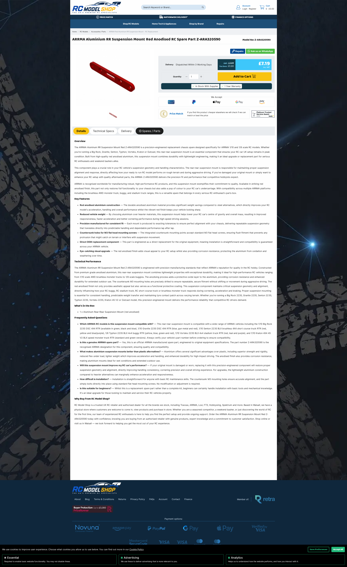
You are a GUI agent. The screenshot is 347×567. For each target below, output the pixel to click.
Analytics (237, 557)
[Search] (203, 7)
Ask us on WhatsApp (261, 51)
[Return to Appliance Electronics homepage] (152, 488)
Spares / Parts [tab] (151, 131)
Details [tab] (81, 131)
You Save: (223, 66)
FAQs (151, 499)
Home (74, 32)
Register (252, 9)
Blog (87, 499)
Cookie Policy (136, 549)
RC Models (84, 32)
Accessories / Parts (98, 32)
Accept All (338, 549)
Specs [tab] (103, 131)
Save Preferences (318, 549)
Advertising (131, 557)
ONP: (226, 63)
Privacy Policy (137, 499)
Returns (122, 499)
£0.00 (271, 9)
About (77, 499)
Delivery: (170, 64)
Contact (176, 499)
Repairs (239, 51)
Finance (188, 499)
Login (244, 9)
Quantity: (177, 76)
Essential (13, 557)
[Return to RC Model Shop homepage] (96, 7)
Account (163, 499)
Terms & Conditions (104, 499)
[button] (204, 114)
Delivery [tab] (126, 131)
